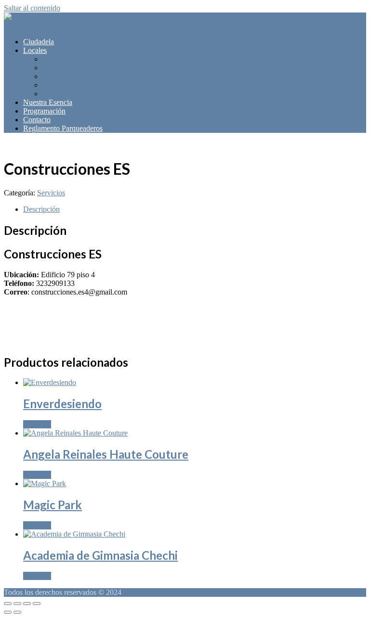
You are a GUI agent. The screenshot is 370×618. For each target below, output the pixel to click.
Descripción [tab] (41, 209)
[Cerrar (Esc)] (36, 603)
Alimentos (58, 59)
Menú (13, 25)
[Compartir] (27, 603)
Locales (35, 50)
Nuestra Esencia (47, 102)
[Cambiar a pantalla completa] (17, 603)
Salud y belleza (65, 85)
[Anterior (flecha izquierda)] (8, 612)
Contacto (37, 120)
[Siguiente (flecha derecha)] (17, 612)
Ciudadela (38, 42)
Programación (44, 111)
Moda (51, 76)
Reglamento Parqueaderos (63, 128)
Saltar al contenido (32, 8)
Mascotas (56, 68)
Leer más (37, 424)
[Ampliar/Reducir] (8, 603)
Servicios (56, 94)
